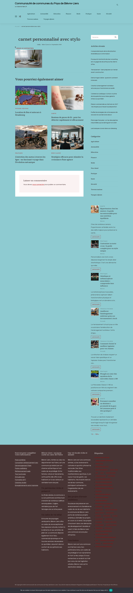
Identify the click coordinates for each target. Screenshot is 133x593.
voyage (98, 543)
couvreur (111, 476)
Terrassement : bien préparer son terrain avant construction (104, 71)
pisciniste (106, 516)
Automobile (44, 13)
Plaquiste (99, 519)
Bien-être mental (101, 470)
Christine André (20, 482)
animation (99, 463)
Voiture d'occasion (107, 540)
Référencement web (22, 471)
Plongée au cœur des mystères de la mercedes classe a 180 (109, 376)
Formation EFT (20, 480)
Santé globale (111, 525)
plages (115, 516)
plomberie (108, 519)
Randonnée (99, 525)
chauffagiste (111, 473)
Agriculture (31, 13)
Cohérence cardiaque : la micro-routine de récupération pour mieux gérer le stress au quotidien (104, 96)
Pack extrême (20, 460)
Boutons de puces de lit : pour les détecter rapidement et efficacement (67, 118)
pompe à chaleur (110, 522)
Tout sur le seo (20, 474)
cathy (39, 44)
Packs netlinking (21, 468)
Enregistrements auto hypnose (26, 485)
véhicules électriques (103, 546)
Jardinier (98, 506)
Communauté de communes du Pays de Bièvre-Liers (47, 3)
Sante (99, 13)
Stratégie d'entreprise (103, 531)
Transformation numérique (105, 537)
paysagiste (110, 513)
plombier (98, 522)
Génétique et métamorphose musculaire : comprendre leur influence (107, 281)
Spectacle (108, 528)
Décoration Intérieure (103, 482)
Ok (111, 590)
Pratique (88, 13)
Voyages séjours (49, 19)
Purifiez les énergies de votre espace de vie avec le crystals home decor (104, 113)
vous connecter (38, 184)
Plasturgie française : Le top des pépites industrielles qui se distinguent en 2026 (104, 121)
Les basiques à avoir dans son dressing (104, 128)
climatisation (100, 476)
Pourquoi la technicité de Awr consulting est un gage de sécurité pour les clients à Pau (104, 62)
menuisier (99, 509)
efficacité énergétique (103, 485)
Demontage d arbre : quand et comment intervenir (104, 79)
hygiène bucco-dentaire (104, 503)
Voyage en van (108, 543)
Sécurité (109, 13)
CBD (96, 473)
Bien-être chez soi (101, 466)
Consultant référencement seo (26, 463)
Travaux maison (32, 19)
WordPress (114, 584)
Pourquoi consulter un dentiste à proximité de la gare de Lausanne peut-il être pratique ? (108, 406)
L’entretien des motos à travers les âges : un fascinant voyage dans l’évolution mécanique (30, 160)
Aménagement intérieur (104, 460)
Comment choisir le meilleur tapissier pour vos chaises (108, 346)
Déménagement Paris (23, 465)
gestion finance (101, 500)
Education (57, 13)
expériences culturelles (104, 488)
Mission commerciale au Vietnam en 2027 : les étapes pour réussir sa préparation (104, 105)
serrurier (99, 528)
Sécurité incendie (101, 534)
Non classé (56, 153)
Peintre (98, 516)
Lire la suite (96, 237)
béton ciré (114, 470)
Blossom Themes (97, 584)
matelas (107, 506)
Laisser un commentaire (25, 48)
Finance (68, 13)
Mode (78, 13)
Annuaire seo (20, 477)
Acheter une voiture (101, 457)
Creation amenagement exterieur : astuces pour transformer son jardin (103, 87)
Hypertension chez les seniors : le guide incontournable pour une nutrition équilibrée (109, 213)
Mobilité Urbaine (111, 509)
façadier (98, 491)
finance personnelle (103, 494)
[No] (131, 590)
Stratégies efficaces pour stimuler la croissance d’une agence (67, 158)
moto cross (99, 513)
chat (102, 473)
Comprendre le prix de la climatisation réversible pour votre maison (103, 52)
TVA (96, 540)
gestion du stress (101, 497)
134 (96, 434)
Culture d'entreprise (103, 479)
